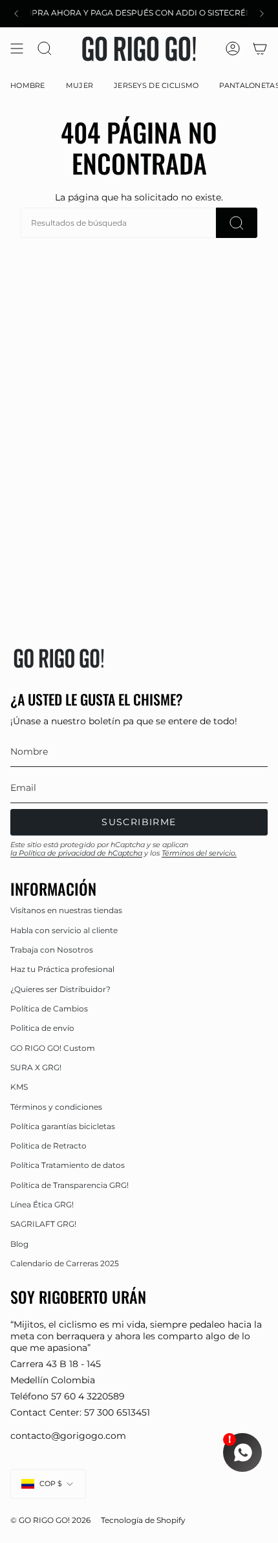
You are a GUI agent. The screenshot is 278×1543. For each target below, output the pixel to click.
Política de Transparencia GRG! (69, 1185)
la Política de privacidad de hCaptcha (76, 853)
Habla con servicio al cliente (64, 930)
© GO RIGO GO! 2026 (50, 1520)
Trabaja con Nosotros (51, 950)
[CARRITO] (259, 49)
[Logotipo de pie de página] (58, 658)
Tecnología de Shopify (143, 1520)
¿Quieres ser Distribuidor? (60, 989)
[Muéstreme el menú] (17, 49)
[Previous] (16, 13)
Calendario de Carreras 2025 (64, 1263)
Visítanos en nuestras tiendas (66, 910)
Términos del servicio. (199, 853)
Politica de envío (42, 1028)
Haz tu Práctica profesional (62, 969)
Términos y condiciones (56, 1107)
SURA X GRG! (35, 1067)
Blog (19, 1244)
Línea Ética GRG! (42, 1204)
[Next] (262, 13)
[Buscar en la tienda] (236, 223)
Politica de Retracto (48, 1145)
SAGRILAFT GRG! (43, 1224)
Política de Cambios (49, 1008)
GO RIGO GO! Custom (52, 1048)
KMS (19, 1087)
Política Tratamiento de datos (67, 1165)
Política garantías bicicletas (62, 1126)
